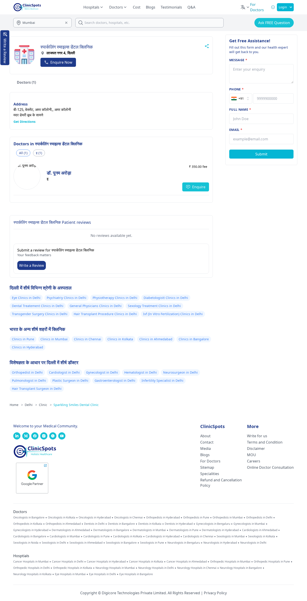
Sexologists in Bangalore (121, 543)
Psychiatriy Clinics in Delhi (66, 298)
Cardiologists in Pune (96, 536)
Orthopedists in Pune (196, 517)
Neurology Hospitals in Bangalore (241, 568)
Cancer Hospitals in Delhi (67, 561)
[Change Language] (245, 7)
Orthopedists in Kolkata (27, 524)
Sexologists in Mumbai (231, 536)
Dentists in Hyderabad (179, 524)
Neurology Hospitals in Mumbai (115, 568)
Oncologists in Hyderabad (95, 517)
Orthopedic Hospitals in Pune (272, 561)
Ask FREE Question (274, 22)
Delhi (31, 405)
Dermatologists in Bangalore (111, 530)
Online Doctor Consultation (270, 467)
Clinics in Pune (23, 339)
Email (235, 130)
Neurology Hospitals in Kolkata (32, 574)
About (205, 435)
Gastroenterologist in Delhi (115, 380)
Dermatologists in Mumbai (149, 530)
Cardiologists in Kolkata (127, 536)
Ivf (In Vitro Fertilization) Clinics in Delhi (173, 314)
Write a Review (31, 265)
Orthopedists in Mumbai (228, 517)
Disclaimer (256, 448)
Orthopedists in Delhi (259, 517)
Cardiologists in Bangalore (29, 536)
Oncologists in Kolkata (61, 517)
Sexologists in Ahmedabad (85, 543)
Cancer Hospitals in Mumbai (31, 561)
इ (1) (39, 153)
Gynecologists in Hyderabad (30, 530)
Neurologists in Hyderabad (220, 543)
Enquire (198, 186)
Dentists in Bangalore (121, 524)
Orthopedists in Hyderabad (163, 517)
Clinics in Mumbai (54, 339)
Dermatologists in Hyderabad (220, 530)
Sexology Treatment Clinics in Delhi (154, 306)
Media (205, 448)
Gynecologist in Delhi (102, 372)
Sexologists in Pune (152, 543)
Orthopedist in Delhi (27, 372)
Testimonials (171, 7)
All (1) (23, 153)
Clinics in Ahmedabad (155, 339)
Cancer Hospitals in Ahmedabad (187, 561)
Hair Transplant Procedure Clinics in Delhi (105, 314)
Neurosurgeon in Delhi (180, 372)
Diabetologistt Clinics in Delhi (166, 298)
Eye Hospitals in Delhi (102, 574)
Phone (236, 89)
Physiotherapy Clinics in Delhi (115, 298)
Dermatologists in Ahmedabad (71, 530)
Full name (240, 109)
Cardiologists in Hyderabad (163, 536)
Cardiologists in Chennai (198, 536)
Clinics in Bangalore (194, 339)
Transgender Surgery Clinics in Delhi (39, 314)
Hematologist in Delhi (140, 372)
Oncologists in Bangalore (28, 517)
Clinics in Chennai (87, 339)
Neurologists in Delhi (253, 543)
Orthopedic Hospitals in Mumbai (230, 561)
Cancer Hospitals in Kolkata (146, 561)
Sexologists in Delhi (54, 543)
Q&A (191, 7)
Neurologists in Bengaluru (183, 543)
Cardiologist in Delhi (64, 372)
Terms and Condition (265, 442)
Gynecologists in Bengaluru (213, 524)
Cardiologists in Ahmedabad (259, 530)
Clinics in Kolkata (120, 339)
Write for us (257, 435)
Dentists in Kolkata (149, 524)
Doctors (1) (26, 82)
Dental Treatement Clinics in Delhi (37, 306)
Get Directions (24, 121)
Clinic (45, 405)
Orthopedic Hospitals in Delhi (31, 568)
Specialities (209, 473)
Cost (136, 7)
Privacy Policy (215, 592)
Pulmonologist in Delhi (29, 380)
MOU (251, 454)
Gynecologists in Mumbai (249, 524)
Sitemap (207, 467)
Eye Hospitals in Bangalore (136, 574)
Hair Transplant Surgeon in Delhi (37, 388)
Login (283, 7)
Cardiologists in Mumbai (65, 536)
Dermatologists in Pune (183, 530)
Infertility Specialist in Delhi (162, 380)
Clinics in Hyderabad (27, 347)
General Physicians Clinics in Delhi (96, 306)
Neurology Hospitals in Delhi (156, 568)
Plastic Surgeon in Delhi (70, 380)
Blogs (150, 7)
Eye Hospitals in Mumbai (70, 574)
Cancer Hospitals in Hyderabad (106, 561)
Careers (253, 461)
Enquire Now (61, 62)
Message (238, 60)
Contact (207, 442)
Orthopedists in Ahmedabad (63, 524)
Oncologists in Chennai (128, 517)
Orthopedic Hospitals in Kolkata (72, 568)
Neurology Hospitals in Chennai (196, 568)
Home (16, 405)
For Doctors (210, 461)
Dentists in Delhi (94, 524)
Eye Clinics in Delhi (26, 298)
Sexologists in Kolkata (261, 536)
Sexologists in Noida (25, 543)
